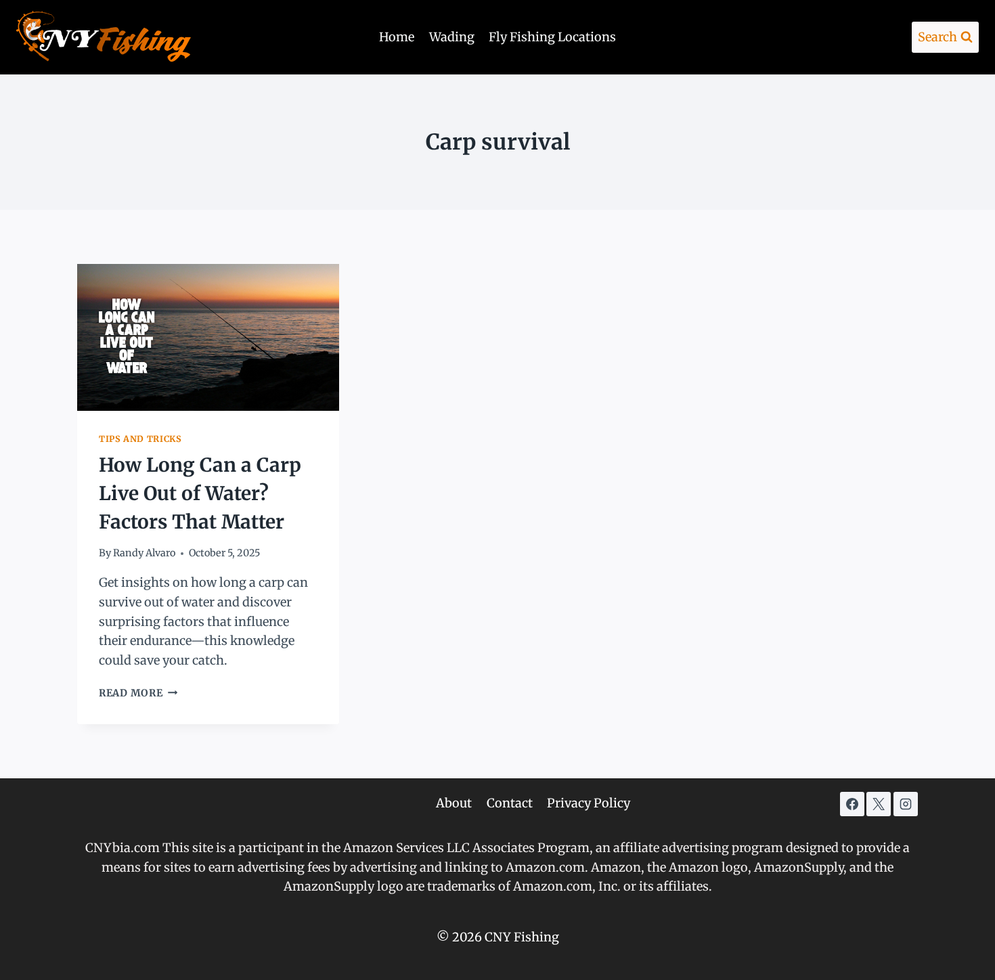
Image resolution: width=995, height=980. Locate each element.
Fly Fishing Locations (552, 37)
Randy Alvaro (144, 553)
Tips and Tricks (140, 439)
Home (396, 37)
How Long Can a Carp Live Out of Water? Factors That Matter (200, 493)
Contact (510, 803)
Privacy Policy (588, 803)
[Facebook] (852, 804)
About (454, 803)
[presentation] (208, 337)
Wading (451, 37)
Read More (138, 693)
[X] (878, 804)
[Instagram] (905, 804)
